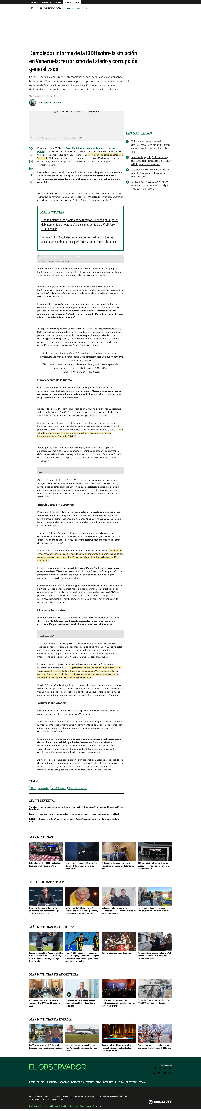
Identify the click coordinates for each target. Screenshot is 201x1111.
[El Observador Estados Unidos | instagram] (160, 1068)
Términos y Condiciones (80, 1106)
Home (32, 1082)
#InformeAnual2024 (70, 353)
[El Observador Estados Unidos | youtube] (165, 1068)
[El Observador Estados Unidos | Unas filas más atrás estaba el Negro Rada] (119, 950)
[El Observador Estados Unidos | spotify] (159, 1073)
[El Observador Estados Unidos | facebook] (155, 1068)
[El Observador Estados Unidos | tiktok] (170, 1068)
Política (41, 1082)
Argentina (46, 2)
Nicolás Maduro (58, 788)
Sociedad (64, 1082)
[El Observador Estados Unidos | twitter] (150, 1068)
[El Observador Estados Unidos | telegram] (164, 1073)
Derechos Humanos (77, 788)
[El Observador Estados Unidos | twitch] (170, 1073)
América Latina (73, 8)
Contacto (97, 1106)
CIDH (32, 788)
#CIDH (46, 353)
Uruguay (35, 2)
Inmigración (77, 1082)
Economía (52, 1082)
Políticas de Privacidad (58, 1106)
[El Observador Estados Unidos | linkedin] (153, 1073)
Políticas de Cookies (38, 1106)
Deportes (108, 1082)
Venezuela (43, 788)
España (58, 2)
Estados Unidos (72, 2)
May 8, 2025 (94, 371)
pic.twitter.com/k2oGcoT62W (92, 368)
